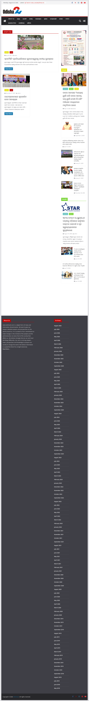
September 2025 (59, 366)
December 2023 (58, 443)
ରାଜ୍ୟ (18, 19)
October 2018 (58, 670)
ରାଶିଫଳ (29, 23)
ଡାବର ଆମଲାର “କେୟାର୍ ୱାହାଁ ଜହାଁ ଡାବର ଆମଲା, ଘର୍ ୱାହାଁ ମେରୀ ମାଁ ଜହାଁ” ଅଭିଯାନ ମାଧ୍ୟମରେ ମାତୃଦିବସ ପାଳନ (73, 99)
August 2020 (57, 589)
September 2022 (59, 498)
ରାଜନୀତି (25, 19)
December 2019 (58, 618)
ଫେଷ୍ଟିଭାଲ (21, 23)
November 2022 (58, 490)
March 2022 (57, 520)
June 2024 (57, 421)
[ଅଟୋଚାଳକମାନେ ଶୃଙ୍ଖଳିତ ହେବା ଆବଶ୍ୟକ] (16, 80)
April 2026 (57, 340)
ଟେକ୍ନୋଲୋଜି (53, 19)
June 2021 (57, 553)
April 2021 (57, 560)
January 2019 (58, 659)
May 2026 (57, 336)
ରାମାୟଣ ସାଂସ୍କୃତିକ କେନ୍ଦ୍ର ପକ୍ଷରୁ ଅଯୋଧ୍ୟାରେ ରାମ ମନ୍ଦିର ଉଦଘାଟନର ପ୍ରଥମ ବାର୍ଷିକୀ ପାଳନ (79, 172)
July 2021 (56, 549)
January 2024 (58, 439)
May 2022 (57, 512)
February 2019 (58, 655)
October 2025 (58, 362)
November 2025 (58, 358)
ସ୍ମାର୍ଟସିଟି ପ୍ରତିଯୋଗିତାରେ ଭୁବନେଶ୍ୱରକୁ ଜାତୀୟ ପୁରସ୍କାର (28, 58)
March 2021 (57, 564)
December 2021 (58, 531)
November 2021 (58, 534)
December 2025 (58, 355)
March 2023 (57, 476)
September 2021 (59, 542)
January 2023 (58, 483)
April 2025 (57, 384)
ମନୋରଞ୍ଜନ (38, 19)
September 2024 (59, 410)
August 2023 (57, 457)
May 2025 (57, 380)
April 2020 (57, 604)
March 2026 (57, 344)
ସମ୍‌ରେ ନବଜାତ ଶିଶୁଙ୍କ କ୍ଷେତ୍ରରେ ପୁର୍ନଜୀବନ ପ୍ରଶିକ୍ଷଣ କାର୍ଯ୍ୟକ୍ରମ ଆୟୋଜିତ (79, 186)
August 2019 (57, 633)
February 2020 (58, 611)
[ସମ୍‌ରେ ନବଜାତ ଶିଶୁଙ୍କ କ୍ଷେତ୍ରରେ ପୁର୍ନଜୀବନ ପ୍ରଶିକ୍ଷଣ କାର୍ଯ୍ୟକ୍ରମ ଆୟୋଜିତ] (66, 188)
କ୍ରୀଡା (45, 19)
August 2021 (57, 545)
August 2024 (57, 413)
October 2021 (58, 538)
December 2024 (58, 399)
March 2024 (57, 432)
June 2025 (57, 377)
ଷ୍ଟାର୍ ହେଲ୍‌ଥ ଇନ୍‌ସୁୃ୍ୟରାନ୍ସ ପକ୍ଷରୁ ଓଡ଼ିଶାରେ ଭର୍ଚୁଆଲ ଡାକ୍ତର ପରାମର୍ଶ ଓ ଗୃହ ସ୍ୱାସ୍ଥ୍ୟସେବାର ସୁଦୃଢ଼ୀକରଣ (74, 224)
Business (65, 89)
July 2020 (56, 593)
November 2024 (58, 402)
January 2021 (58, 571)
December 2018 (58, 662)
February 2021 (58, 567)
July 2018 (56, 681)
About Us (11, 19)
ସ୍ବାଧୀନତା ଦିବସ (12, 23)
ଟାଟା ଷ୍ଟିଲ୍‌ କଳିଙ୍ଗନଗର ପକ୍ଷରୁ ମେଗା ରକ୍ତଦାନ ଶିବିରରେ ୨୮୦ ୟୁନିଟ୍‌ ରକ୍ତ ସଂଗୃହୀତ (74, 265)
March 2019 (57, 651)
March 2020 (57, 607)
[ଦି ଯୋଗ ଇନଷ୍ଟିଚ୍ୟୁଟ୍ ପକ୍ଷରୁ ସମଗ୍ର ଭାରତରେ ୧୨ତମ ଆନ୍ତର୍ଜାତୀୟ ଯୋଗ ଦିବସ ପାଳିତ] (66, 254)
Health (71, 89)
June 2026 (57, 333)
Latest (6, 52)
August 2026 (57, 325)
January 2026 (58, 351)
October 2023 (58, 450)
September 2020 (59, 585)
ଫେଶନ (61, 19)
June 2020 (57, 597)
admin (15, 55)
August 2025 (57, 369)
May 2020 (57, 600)
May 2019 (57, 644)
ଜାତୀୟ (31, 19)
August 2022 (57, 501)
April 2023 (57, 472)
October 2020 (58, 582)
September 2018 (59, 673)
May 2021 (57, 556)
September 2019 (59, 629)
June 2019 (57, 640)
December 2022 (58, 487)
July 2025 (56, 373)
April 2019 (57, 648)
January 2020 (58, 615)
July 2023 (56, 461)
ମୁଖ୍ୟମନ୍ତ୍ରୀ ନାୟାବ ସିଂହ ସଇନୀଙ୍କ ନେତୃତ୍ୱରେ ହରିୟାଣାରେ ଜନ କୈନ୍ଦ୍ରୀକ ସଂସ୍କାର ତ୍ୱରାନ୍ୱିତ (79, 128)
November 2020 (58, 578)
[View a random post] (84, 21)
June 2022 (57, 509)
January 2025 (58, 395)
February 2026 (58, 347)
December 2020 (58, 575)
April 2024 (57, 428)
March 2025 (57, 388)
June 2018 (57, 684)
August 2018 (57, 677)
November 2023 (58, 446)
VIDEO (67, 19)
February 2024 (58, 435)
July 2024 (56, 417)
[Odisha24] (5, 21)
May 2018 (57, 688)
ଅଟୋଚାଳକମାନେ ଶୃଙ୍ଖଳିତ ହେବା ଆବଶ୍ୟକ (15, 98)
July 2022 (56, 505)
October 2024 (58, 406)
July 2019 (56, 637)
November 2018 (58, 666)
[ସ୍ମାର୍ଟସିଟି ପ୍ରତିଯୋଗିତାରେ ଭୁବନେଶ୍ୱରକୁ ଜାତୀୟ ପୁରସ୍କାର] (31, 42)
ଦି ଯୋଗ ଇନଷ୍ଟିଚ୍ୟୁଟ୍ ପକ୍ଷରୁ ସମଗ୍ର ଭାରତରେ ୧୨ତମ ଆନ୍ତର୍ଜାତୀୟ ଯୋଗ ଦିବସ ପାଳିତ (79, 252)
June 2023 (57, 465)
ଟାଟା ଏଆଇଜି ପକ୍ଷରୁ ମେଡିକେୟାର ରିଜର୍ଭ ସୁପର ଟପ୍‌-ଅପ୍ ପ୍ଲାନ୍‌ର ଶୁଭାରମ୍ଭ (79, 276)
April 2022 (57, 516)
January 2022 (58, 527)
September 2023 (59, 454)
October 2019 (58, 626)
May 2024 (57, 424)
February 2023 (58, 479)
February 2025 (58, 391)
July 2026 (56, 329)
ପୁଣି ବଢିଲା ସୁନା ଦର (29, 2)
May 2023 (57, 468)
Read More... (6, 349)
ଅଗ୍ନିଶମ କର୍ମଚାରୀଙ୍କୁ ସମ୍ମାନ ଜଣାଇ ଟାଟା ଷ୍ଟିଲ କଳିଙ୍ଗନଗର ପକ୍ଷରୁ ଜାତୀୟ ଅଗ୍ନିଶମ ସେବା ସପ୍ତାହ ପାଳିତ (74, 142)
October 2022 (58, 494)
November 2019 (58, 622)
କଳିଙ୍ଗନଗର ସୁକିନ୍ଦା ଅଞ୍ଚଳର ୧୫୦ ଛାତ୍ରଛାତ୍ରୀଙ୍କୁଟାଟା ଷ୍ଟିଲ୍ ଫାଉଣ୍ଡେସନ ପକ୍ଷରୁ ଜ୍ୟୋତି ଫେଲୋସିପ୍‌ (79, 156)
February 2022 (58, 523)
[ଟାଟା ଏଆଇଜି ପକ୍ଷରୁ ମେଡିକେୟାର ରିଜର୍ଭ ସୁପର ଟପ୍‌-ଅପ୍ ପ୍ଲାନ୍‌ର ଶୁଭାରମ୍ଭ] (66, 277)
